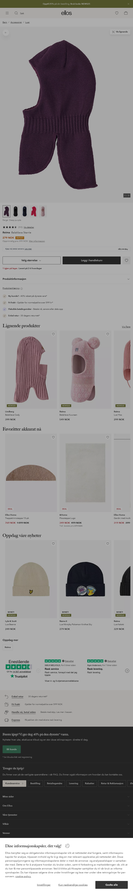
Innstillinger (44, 884)
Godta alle (111, 884)
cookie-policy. (23, 876)
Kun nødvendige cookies (73, 884)
